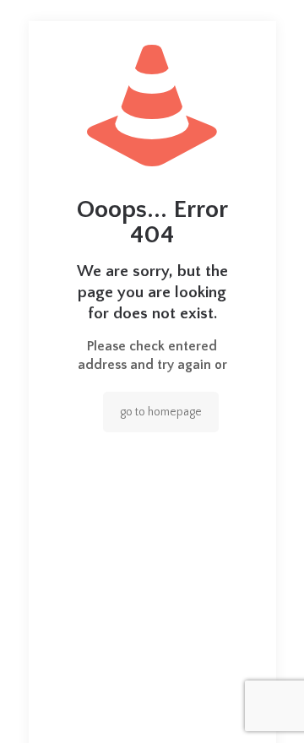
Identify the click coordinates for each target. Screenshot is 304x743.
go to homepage (161, 412)
